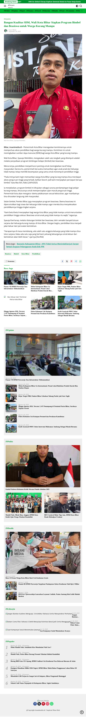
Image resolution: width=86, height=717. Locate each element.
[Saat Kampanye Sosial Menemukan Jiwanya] (23, 629)
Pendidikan (36, 254)
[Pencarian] (81, 6)
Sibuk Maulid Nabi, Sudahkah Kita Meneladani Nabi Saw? (31, 647)
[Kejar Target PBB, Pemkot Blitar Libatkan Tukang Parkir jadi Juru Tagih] (70, 278)
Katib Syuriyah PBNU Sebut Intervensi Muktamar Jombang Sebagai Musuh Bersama (68, 313)
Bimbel (16, 254)
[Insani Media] (12, 6)
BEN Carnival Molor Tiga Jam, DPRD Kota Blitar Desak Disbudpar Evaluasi (61, 516)
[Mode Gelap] (77, 6)
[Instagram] (47, 704)
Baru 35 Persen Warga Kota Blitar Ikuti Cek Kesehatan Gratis (27, 578)
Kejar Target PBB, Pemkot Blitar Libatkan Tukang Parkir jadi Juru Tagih (69, 289)
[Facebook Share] (62, 261)
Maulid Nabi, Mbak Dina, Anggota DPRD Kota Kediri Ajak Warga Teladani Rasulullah (22, 516)
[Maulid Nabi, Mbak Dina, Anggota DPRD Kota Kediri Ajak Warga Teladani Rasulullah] (24, 503)
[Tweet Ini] (67, 261)
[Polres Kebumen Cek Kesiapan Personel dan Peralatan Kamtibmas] (43, 302)
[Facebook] (35, 704)
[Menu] (5, 6)
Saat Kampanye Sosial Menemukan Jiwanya (55, 631)
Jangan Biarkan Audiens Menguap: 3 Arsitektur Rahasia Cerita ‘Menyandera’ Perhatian (76, 616)
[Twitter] (39, 704)
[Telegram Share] (76, 261)
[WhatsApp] (51, 704)
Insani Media (12, 30)
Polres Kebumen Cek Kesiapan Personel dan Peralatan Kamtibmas (43, 312)
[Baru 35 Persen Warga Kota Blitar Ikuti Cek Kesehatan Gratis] (43, 553)
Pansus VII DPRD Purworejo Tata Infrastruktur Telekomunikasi (15, 287)
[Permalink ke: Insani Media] (6, 30)
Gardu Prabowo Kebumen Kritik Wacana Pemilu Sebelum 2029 (27, 489)
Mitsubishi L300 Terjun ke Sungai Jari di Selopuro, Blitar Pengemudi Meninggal (38, 676)
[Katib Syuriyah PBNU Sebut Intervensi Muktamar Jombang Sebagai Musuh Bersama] (70, 302)
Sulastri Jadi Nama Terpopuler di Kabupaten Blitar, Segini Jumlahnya (35, 683)
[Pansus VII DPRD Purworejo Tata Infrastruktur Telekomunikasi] (16, 278)
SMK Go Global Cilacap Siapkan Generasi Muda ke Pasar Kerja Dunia (35, 2)
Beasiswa (8, 254)
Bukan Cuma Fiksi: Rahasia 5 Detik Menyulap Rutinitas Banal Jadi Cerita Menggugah (75, 624)
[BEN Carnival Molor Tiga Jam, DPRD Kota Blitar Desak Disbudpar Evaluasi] (62, 503)
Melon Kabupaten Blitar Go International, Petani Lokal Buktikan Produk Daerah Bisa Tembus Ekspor (41, 289)
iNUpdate (7, 19)
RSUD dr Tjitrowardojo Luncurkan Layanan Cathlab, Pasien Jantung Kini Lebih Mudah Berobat (49, 595)
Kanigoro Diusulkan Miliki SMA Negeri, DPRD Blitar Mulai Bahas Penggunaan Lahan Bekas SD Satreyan (44, 669)
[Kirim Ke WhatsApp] (80, 261)
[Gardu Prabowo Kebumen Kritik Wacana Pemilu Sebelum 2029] (43, 466)
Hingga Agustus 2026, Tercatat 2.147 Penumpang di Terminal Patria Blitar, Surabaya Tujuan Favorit (14, 314)
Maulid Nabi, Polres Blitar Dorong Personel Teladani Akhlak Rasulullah (35, 654)
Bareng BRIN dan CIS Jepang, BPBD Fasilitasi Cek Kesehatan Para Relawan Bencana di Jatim (43, 661)
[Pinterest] (43, 704)
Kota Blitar (25, 254)
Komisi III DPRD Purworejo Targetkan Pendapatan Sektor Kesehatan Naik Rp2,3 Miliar (48, 584)
